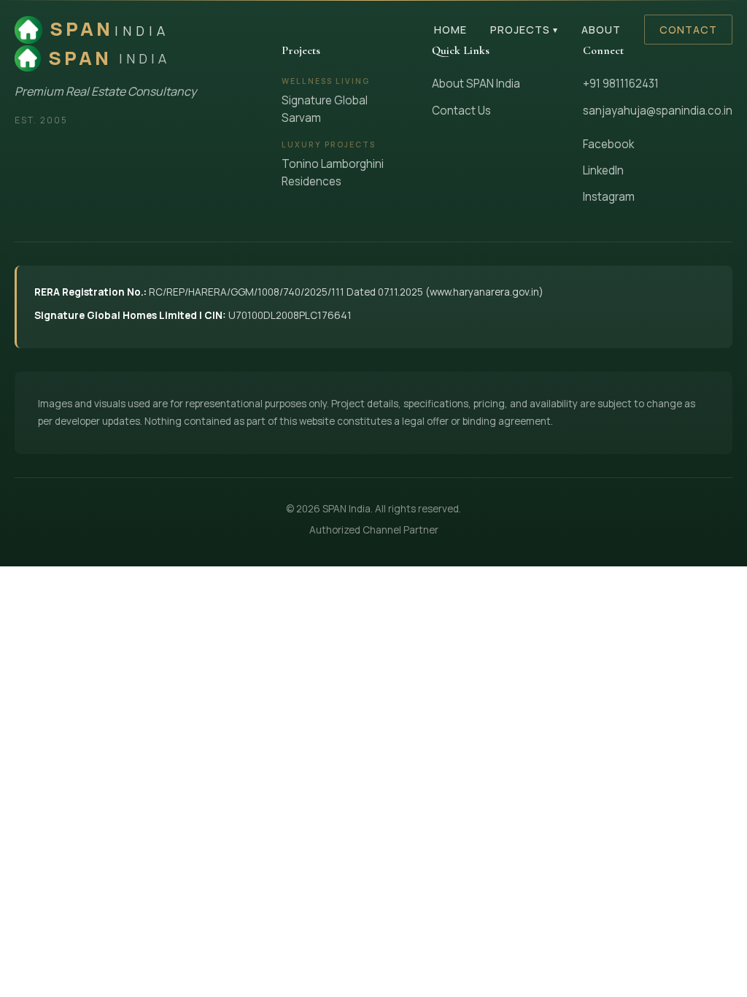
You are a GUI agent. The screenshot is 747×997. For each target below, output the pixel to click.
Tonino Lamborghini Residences (333, 172)
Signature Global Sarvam (325, 109)
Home (450, 29)
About (601, 29)
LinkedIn (603, 170)
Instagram (609, 196)
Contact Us (461, 110)
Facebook (608, 144)
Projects (524, 29)
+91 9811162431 (621, 83)
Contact (688, 29)
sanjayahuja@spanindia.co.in (657, 110)
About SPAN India (476, 83)
